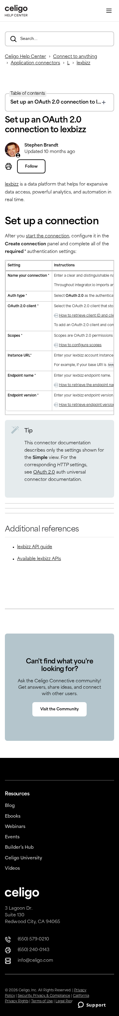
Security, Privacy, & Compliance (44, 996)
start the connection (47, 236)
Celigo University (23, 858)
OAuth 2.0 (44, 472)
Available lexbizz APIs (39, 559)
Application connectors (35, 63)
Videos (12, 868)
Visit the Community (59, 709)
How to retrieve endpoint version (87, 405)
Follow (31, 167)
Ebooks (12, 816)
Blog (10, 806)
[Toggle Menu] (109, 11)
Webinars (15, 827)
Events (12, 837)
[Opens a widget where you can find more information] (92, 1005)
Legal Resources (69, 1001)
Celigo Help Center (25, 57)
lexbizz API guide (34, 547)
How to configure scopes (80, 345)
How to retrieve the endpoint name (88, 385)
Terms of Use (42, 1001)
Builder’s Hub (19, 847)
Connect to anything (75, 57)
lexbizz (83, 63)
